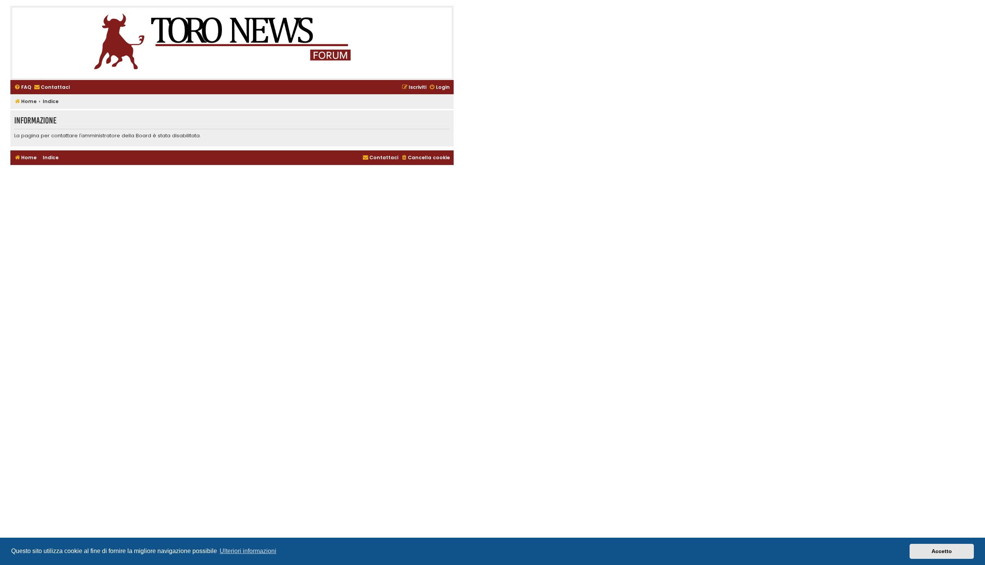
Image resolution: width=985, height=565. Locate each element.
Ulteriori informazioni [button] (248, 551)
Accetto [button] (942, 551)
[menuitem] (22, 87)
